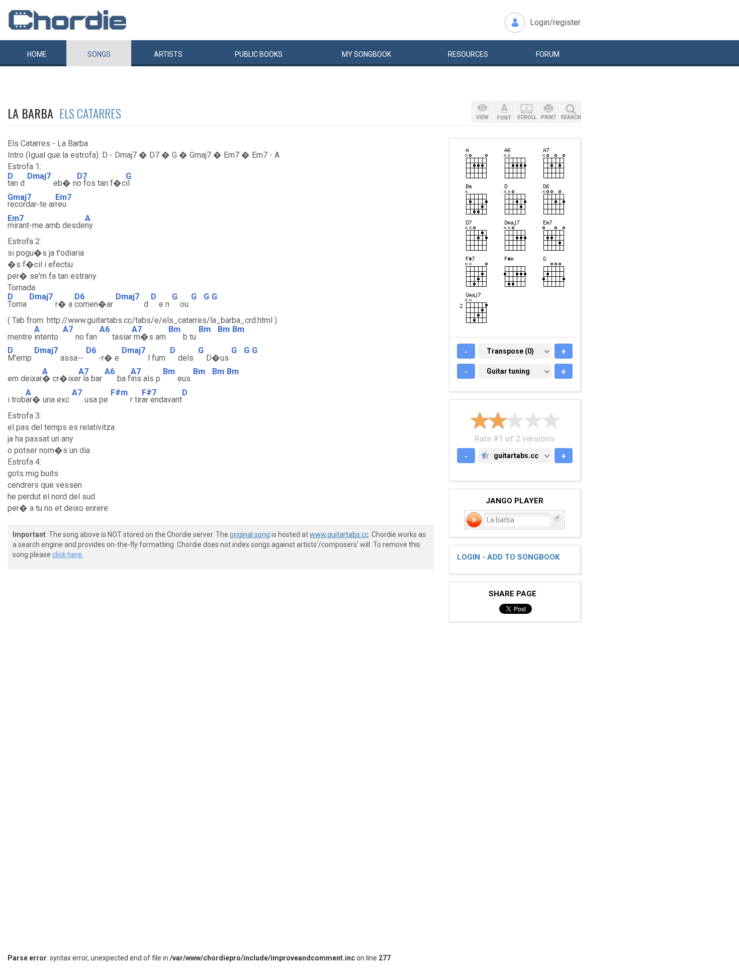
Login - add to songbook (508, 557)
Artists (168, 54)
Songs (99, 54)
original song (250, 534)
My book (366, 54)
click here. (67, 555)
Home (37, 54)
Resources (468, 54)
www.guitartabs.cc (339, 534)
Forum (548, 54)
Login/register (555, 22)
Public (259, 54)
